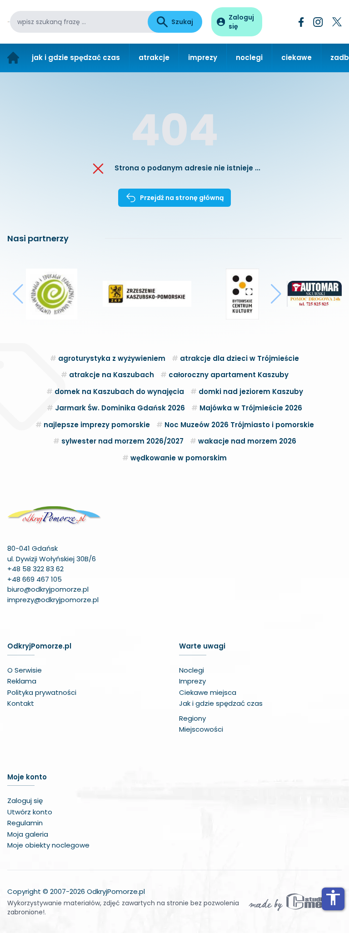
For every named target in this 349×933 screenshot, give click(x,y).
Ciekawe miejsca (207, 692)
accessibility (333, 897)
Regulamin (25, 823)
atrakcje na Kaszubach (111, 374)
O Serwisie (24, 670)
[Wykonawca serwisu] (294, 901)
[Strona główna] (13, 58)
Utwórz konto (29, 812)
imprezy (202, 57)
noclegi (249, 57)
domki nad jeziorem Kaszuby (251, 391)
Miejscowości (201, 729)
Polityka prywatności (41, 692)
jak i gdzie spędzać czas (76, 57)
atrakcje (154, 57)
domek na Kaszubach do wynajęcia (119, 391)
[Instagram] (318, 22)
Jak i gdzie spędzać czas (221, 703)
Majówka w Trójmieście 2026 (250, 408)
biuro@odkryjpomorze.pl (48, 589)
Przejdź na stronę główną (182, 197)
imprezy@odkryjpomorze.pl (53, 599)
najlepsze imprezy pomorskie (97, 424)
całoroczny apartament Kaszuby (229, 374)
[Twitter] (337, 21)
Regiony (192, 718)
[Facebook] (301, 22)
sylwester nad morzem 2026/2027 (122, 441)
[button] (18, 294)
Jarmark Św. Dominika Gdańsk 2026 (120, 408)
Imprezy (192, 681)
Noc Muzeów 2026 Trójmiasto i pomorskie (239, 424)
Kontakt (20, 703)
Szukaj (182, 21)
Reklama (21, 681)
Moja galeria (27, 834)
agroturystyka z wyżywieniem (111, 358)
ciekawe (296, 57)
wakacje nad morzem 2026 (247, 441)
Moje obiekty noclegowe (48, 845)
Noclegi (191, 670)
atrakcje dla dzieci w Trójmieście (239, 358)
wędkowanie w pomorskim (178, 458)
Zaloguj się (25, 800)
